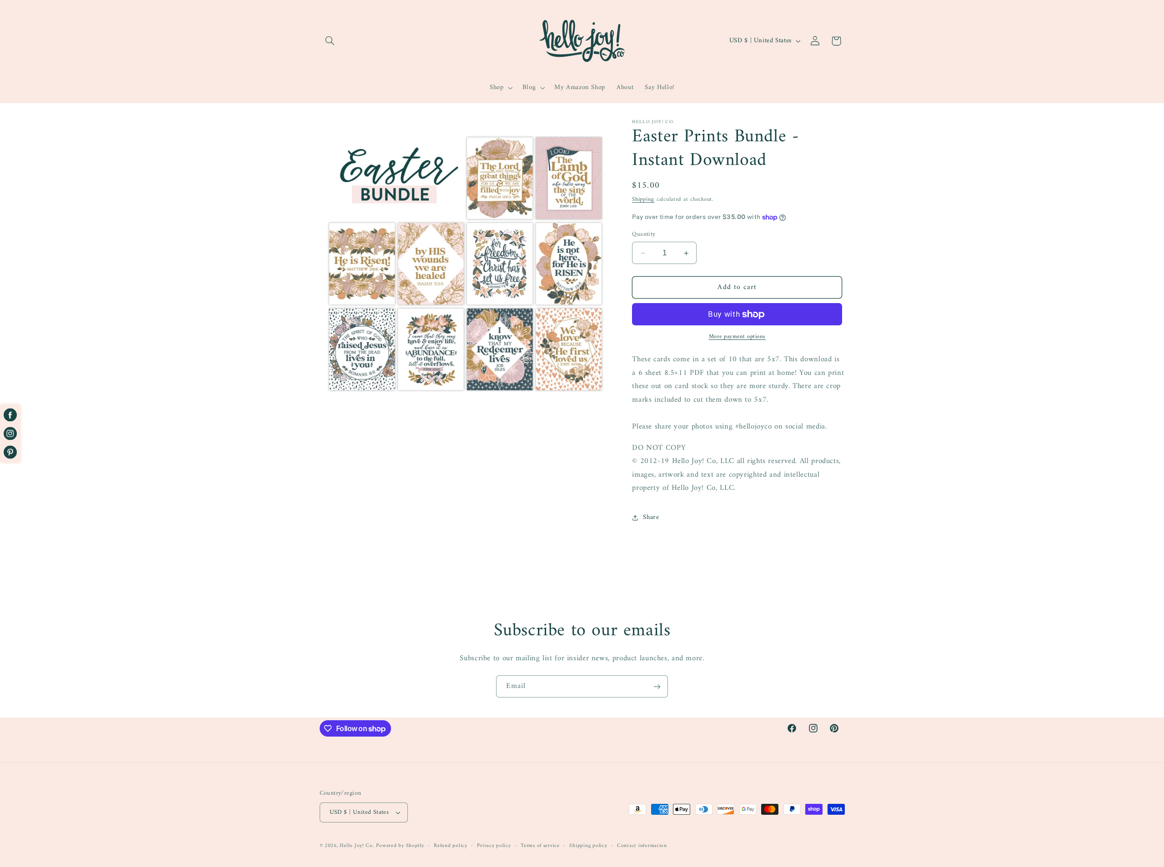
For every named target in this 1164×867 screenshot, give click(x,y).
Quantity (643, 234)
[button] (330, 40)
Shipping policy (588, 846)
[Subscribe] (657, 686)
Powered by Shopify (400, 845)
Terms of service (540, 846)
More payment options (737, 337)
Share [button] (651, 517)
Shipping (643, 199)
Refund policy (450, 846)
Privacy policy (494, 846)
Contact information (642, 846)
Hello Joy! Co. (357, 845)
